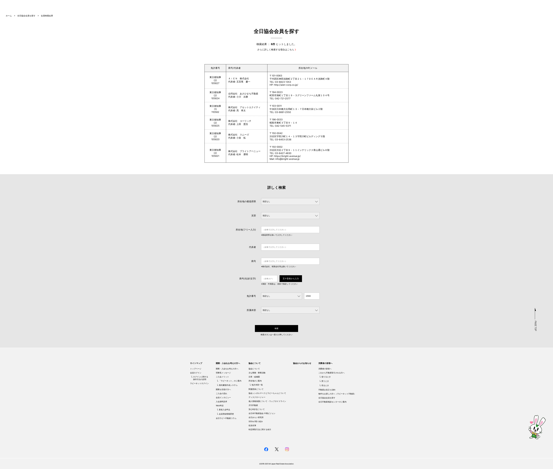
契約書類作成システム (228, 385)
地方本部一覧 (257, 385)
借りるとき (326, 377)
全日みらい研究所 (256, 417)
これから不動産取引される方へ (331, 373)
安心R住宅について (257, 409)
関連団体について (256, 389)
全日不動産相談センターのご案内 (332, 402)
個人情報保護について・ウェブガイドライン (267, 401)
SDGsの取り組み (256, 421)
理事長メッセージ (223, 373)
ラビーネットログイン (199, 383)
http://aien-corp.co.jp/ (286, 84)
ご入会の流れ (221, 393)
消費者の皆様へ (325, 363)
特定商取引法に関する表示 (260, 429)
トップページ (195, 369)
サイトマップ (196, 363)
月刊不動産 (253, 405)
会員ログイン (195, 373)
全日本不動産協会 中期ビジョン (262, 413)
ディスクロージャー (257, 397)
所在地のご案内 (255, 381)
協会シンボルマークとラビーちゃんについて (267, 393)
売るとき (325, 385)
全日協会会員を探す (26, 15)
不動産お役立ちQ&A (326, 390)
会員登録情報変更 (226, 414)
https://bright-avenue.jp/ (287, 156)
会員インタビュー (223, 397)
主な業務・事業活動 (257, 373)
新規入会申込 (224, 409)
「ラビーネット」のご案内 (230, 381)
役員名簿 (252, 425)
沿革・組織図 (254, 377)
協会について (255, 363)
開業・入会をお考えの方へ (228, 363)
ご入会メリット (222, 377)
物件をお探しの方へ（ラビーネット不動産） (337, 394)
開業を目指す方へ (223, 389)
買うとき (325, 381)
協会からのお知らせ (302, 363)
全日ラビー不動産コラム (226, 418)
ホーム (9, 15)
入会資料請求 (221, 401)
